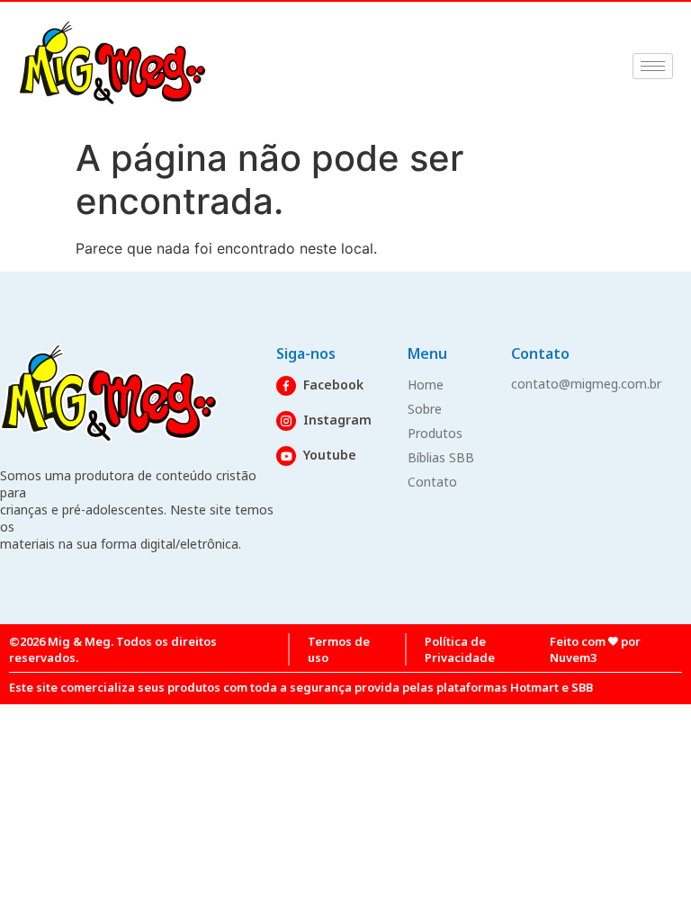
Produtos (435, 433)
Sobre (425, 408)
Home (426, 384)
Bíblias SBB (441, 457)
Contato (432, 481)
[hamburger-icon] (653, 66)
